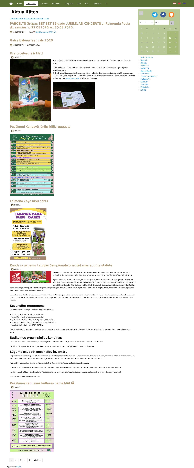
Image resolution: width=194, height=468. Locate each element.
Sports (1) (144, 82)
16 (153, 42)
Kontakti (97, 3)
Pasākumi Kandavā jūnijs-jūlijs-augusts (40, 127)
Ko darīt (44, 3)
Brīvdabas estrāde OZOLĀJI (46, 32)
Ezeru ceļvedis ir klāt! (26, 53)
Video (46, 18)
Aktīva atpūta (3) (147, 57)
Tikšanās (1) (145, 87)
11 (164, 38)
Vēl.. (87, 3)
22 (147, 47)
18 (164, 42)
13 (175, 38)
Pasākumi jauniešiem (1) (149, 76)
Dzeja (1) (144, 63)
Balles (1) (144, 60)
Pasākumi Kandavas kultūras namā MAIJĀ (42, 383)
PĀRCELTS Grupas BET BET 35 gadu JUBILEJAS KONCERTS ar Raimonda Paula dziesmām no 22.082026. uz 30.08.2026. (70, 25)
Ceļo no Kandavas (16, 18)
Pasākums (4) (145, 79)
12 (170, 38)
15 (147, 42)
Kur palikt (68, 3)
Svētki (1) (144, 84)
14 (141, 42)
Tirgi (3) (143, 90)
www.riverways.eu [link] (72, 78)
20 (175, 42)
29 (147, 51)
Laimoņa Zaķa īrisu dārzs (29, 201)
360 (79, 3)
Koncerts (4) (145, 74)
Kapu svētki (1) (146, 71)
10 (158, 38)
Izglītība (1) (145, 65)
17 (158, 42)
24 (158, 47)
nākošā (36, 460)
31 (158, 51)
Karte (19, 3)
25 (164, 47)
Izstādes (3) (145, 68)
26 (170, 47)
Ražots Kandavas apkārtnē (33, 18)
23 (153, 47)
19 (170, 42)
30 (141, 33)
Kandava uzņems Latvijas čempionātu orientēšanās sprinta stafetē (61, 265)
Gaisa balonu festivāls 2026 (31, 40)
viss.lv (18, 467)
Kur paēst (56, 3)
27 (175, 47)
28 (141, 51)
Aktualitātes (31, 3)
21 (141, 47)
